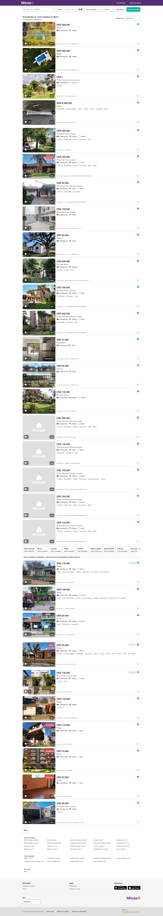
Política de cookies (63, 911)
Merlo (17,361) (28, 858)
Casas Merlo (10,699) (53, 858)
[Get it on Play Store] (120, 888)
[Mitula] (27, 2)
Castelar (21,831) (122, 840)
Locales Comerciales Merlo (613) (34, 861)
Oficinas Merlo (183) (100, 861)
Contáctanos (73, 886)
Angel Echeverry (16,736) (78, 846)
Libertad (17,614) (52, 846)
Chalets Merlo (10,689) (77, 858)
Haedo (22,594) (98, 840)
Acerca (25, 889)
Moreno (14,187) (52, 849)
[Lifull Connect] (131, 913)
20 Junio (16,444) (99, 846)
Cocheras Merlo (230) (53, 861)
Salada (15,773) (29, 849)
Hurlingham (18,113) (123, 843)
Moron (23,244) (52, 840)
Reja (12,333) (121, 849)
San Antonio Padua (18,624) (102, 843)
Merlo (25, 871)
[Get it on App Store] (134, 888)
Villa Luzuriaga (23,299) (31, 840)
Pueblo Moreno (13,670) (101, 849)
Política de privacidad (79, 911)
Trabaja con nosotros (29, 886)
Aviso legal (50, 911)
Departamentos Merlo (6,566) (102, 858)
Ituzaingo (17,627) (29, 846)
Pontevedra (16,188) (123, 846)
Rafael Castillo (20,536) (31, 843)
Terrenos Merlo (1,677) (124, 858)
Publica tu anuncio (74, 889)
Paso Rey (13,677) (76, 849)
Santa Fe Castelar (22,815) (78, 840)
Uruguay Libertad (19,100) (78, 843)
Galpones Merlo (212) (76, 861)
